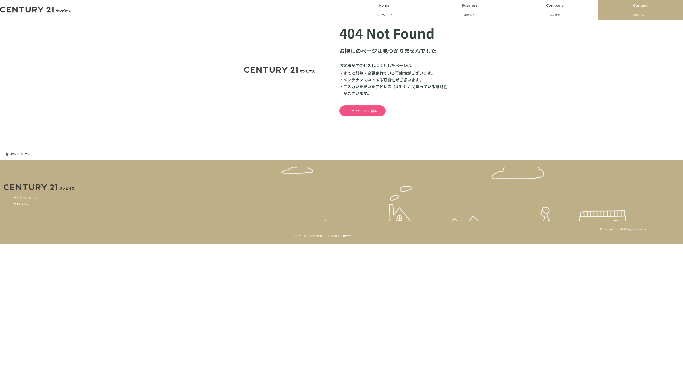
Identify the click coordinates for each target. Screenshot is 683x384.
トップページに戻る (362, 110)
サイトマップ (21, 204)
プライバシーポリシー (26, 198)
